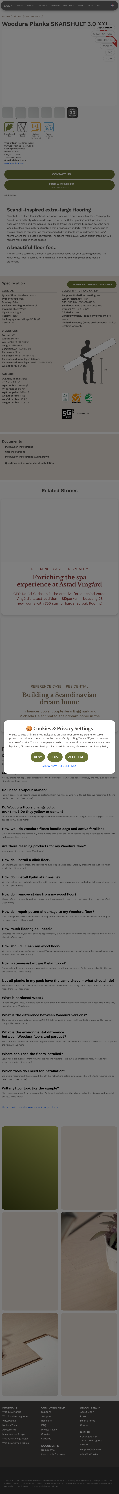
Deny (38, 757)
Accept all (76, 757)
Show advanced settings (59, 766)
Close (55, 757)
